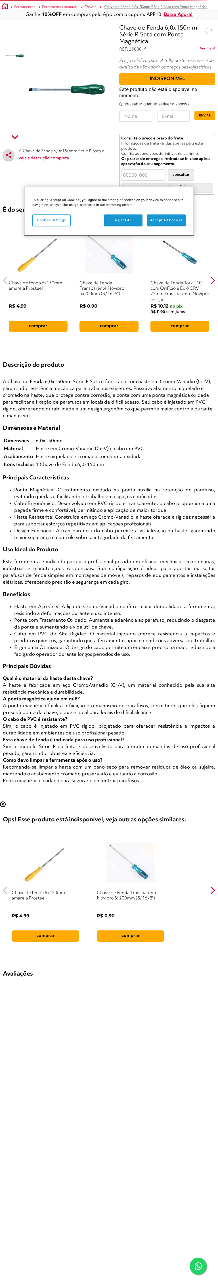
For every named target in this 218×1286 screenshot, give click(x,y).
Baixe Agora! (178, 14)
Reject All (123, 220)
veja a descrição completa (44, 158)
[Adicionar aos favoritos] (208, 31)
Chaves (90, 7)
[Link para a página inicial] (5, 7)
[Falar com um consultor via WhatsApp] (198, 1266)
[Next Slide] (212, 280)
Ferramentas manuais (59, 7)
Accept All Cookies (166, 220)
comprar (38, 326)
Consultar (181, 175)
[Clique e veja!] (207, 49)
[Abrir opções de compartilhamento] (8, 155)
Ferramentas (24, 7)
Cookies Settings (51, 220)
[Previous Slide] (5, 280)
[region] (109, 211)
